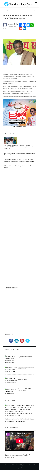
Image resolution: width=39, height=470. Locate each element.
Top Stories (9, 10)
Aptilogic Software (19, 468)
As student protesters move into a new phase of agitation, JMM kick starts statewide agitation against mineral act (19, 146)
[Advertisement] (19, 311)
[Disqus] (19, 200)
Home (3, 10)
